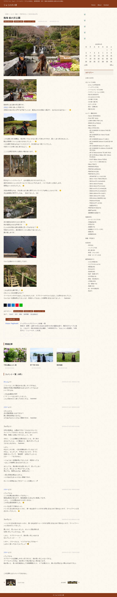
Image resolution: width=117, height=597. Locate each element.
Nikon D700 (93, 128)
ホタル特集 (93, 262)
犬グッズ (92, 104)
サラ (16, 314)
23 (111, 58)
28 (103, 61)
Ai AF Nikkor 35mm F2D (98, 159)
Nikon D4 (92, 125)
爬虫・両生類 (93, 279)
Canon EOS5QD (94, 116)
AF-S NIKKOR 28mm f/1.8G (99, 139)
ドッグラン (93, 87)
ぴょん (6, 382)
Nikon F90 (92, 164)
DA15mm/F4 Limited (97, 181)
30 (111, 61)
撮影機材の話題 (94, 213)
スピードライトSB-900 (98, 162)
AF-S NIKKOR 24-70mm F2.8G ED (99, 135)
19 (94, 58)
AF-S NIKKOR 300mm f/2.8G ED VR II (101, 142)
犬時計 (6, 107)
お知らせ (89, 78)
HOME (7, 14)
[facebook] (26, 335)
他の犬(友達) (93, 94)
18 (90, 58)
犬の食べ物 (93, 102)
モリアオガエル (94, 264)
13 (99, 55)
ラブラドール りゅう (96, 92)
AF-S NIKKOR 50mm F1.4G (100, 146)
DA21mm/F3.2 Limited (98, 188)
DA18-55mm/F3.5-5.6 (97, 186)
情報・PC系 (90, 238)
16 (111, 55)
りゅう (11, 314)
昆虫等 (91, 271)
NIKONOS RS (93, 166)
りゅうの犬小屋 (10, 5)
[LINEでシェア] (21, 305)
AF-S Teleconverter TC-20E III (100, 152)
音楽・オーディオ (94, 255)
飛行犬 (91, 109)
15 (107, 55)
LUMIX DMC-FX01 (95, 120)
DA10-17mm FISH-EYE (98, 179)
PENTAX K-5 (93, 171)
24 (86, 61)
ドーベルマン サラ (30, 21)
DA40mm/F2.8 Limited (98, 191)
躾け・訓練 (93, 106)
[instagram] (31, 335)
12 (94, 55)
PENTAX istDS (19, 21)
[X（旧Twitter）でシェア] (5, 305)
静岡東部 (92, 234)
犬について (90, 82)
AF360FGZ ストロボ (98, 176)
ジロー (6, 407)
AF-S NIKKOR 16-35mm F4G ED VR (100, 131)
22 (107, 58)
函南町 (91, 227)
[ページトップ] (113, 593)
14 (103, 55)
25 (90, 61)
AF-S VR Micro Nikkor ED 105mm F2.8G (100, 156)
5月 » (111, 65)
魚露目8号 (94, 205)
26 (94, 61)
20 (99, 58)
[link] (22, 335)
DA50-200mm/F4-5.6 (98, 193)
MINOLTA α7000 (94, 123)
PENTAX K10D (94, 208)
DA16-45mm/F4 (33, 14)
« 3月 (85, 65)
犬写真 (92, 281)
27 (99, 61)
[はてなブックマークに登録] (13, 305)
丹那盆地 (92, 222)
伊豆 (20, 314)
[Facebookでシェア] (9, 305)
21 (103, 58)
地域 (88, 217)
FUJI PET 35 (93, 118)
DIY (90, 245)
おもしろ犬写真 (94, 85)
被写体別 (89, 259)
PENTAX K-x (23, 14)
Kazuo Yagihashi (12, 323)
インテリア (92, 248)
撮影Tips (92, 210)
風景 (91, 286)
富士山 (91, 269)
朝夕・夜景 (93, 274)
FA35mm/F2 (95, 200)
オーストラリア (94, 219)
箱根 (91, 232)
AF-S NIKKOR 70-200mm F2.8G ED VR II (101, 149)
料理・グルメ (93, 252)
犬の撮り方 (93, 99)
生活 (88, 243)
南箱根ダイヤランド (95, 229)
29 (107, 61)
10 (86, 55)
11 (90, 55)
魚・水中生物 (93, 288)
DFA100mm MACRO (98, 198)
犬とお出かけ (34, 314)
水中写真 (26, 314)
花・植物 (92, 283)
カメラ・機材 (14, 14)
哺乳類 (91, 267)
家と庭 (91, 250)
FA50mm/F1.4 (96, 203)
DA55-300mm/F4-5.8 (97, 196)
